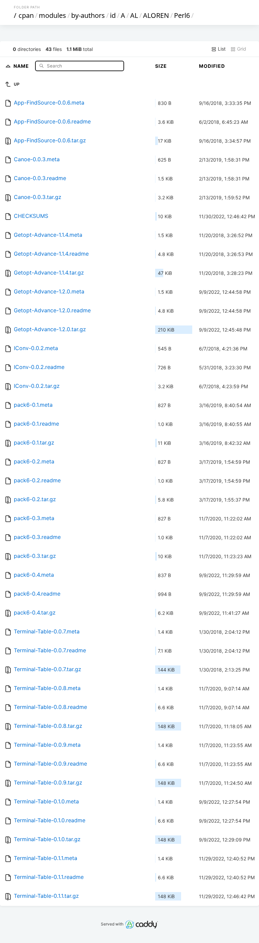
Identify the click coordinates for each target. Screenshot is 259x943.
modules (52, 15)
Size (161, 66)
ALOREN (156, 15)
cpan (26, 15)
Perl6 (182, 15)
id (113, 15)
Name (21, 65)
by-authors (88, 15)
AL (134, 15)
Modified (212, 66)
